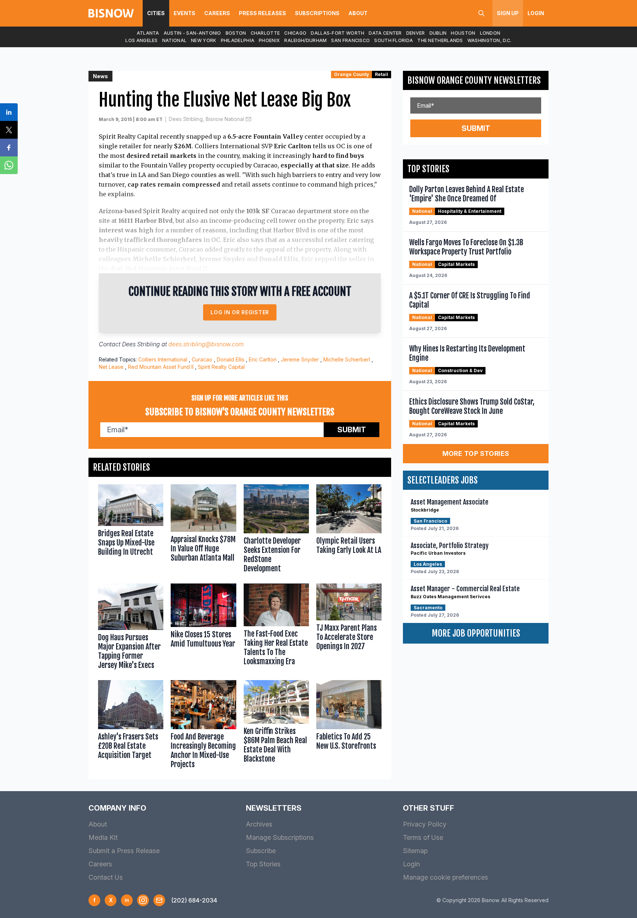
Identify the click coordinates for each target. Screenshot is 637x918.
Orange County (351, 74)
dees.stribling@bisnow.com (206, 344)
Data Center (385, 33)
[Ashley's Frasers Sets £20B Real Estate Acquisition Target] (130, 726)
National (174, 40)
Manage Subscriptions (280, 837)
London (490, 33)
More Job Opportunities (476, 633)
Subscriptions (317, 13)
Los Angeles (141, 40)
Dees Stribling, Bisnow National (206, 119)
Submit (351, 429)
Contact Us (105, 877)
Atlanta (148, 33)
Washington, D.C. (489, 40)
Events (184, 13)
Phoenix (269, 40)
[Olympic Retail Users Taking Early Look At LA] (349, 530)
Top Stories (263, 864)
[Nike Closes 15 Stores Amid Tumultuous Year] (203, 628)
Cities (156, 13)
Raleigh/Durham (305, 40)
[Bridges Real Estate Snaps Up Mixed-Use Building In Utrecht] (130, 530)
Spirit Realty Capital (221, 367)
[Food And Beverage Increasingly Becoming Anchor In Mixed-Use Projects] (203, 726)
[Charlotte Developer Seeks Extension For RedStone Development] (276, 530)
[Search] (481, 13)
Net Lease (111, 367)
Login (536, 13)
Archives (259, 824)
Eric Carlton (262, 359)
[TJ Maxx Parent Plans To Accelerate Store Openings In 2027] (349, 628)
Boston (236, 33)
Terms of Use (423, 837)
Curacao (202, 359)
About (358, 13)
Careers (217, 13)
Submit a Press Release (124, 851)
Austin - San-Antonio (192, 33)
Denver (415, 33)
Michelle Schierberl (346, 359)
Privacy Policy (424, 824)
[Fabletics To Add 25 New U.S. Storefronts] (349, 726)
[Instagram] (143, 900)
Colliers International (162, 359)
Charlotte (265, 33)
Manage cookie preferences (445, 877)
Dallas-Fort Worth (337, 33)
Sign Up (508, 13)
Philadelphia (238, 40)
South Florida (393, 40)
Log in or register (239, 312)
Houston (463, 33)
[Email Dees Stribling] (248, 119)
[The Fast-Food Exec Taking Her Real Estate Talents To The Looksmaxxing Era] (276, 628)
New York (203, 40)
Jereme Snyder (300, 359)
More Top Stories (475, 453)
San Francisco (350, 40)
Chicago (295, 33)
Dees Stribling (141, 344)
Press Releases (262, 13)
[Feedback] (159, 900)
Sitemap (415, 851)
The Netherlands (440, 40)
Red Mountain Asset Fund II (161, 367)
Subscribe (261, 851)
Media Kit (103, 837)
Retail (381, 74)
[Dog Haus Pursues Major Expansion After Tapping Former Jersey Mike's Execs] (130, 628)
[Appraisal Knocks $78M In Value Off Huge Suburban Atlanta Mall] (203, 530)
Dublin (438, 33)
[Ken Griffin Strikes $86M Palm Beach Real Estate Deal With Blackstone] (276, 726)
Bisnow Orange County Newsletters (474, 80)
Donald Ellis (230, 359)
